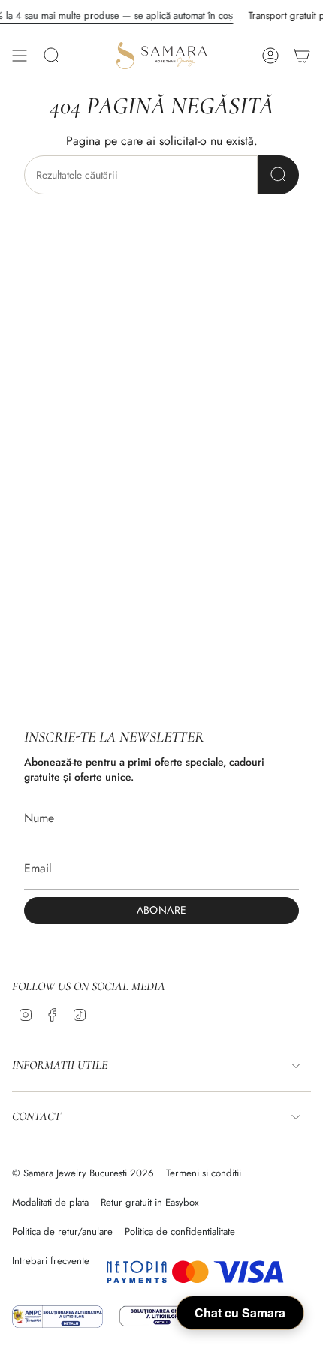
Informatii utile (59, 1065)
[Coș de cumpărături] (302, 55)
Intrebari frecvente (50, 1261)
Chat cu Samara (240, 1312)
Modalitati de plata (50, 1202)
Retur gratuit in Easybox (150, 1202)
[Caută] (278, 174)
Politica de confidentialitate (180, 1231)
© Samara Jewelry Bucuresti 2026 (83, 1173)
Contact (36, 1116)
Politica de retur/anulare (62, 1231)
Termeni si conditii (203, 1173)
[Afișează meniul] (20, 55)
